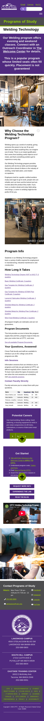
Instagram (37, 595)
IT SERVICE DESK (11, 694)
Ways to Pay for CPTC (22, 470)
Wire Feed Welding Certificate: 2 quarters (20, 318)
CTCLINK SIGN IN (24, 691)
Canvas (30, 5)
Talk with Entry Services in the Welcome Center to (22, 460)
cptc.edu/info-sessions (16, 377)
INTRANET (25, 694)
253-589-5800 (11, 599)
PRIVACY (22, 699)
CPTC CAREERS (21, 696)
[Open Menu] (40, 14)
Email (23, 5)
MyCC (38, 5)
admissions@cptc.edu (14, 604)
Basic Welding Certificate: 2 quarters (18, 281)
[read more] (22, 439)
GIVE (8, 688)
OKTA (36, 691)
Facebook (37, 590)
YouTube (36, 604)
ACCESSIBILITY (34, 699)
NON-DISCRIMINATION (21, 688)
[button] (22, 486)
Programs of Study (20, 21)
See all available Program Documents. (19, 342)
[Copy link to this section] (38, 36)
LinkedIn (36, 600)
